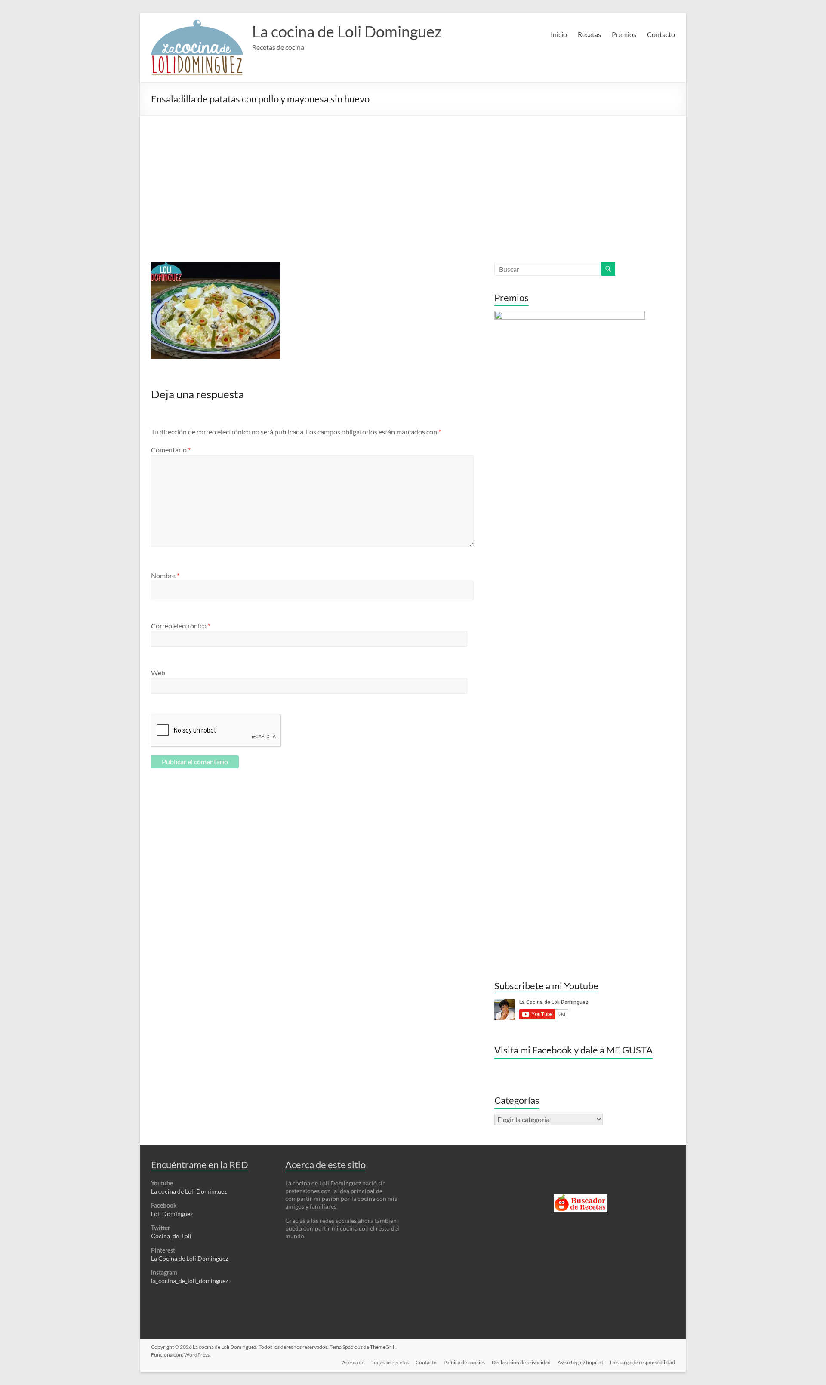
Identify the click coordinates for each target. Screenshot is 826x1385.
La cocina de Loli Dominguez (347, 31)
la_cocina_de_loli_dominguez (189, 1280)
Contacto (661, 34)
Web (158, 672)
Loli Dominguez (172, 1213)
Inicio (559, 34)
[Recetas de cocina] (580, 1198)
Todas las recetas (390, 1362)
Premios (624, 34)
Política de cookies (464, 1362)
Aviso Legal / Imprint (580, 1362)
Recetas (589, 34)
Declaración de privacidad (521, 1362)
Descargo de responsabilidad (642, 1362)
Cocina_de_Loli (171, 1236)
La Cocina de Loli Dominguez (189, 1258)
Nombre (165, 575)
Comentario (171, 450)
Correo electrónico (180, 626)
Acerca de (353, 1362)
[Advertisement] (413, 180)
